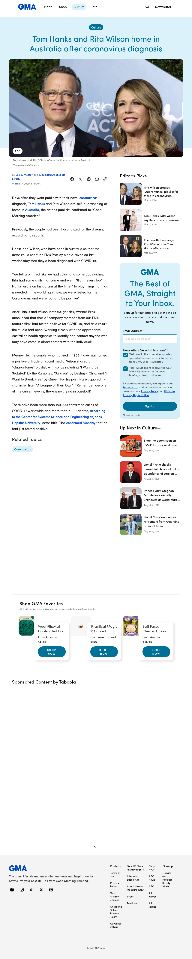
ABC (151, 886)
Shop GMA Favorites (41, 603)
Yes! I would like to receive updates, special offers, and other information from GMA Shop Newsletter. (151, 357)
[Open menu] (95, 6)
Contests (115, 866)
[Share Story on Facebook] (72, 179)
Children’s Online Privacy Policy (116, 911)
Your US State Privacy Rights (135, 867)
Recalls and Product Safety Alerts (167, 879)
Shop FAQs (151, 867)
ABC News (151, 877)
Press (130, 896)
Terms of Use (130, 387)
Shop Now (51, 651)
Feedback (133, 903)
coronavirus (88, 197)
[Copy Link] (105, 179)
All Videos (152, 894)
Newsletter (163, 6)
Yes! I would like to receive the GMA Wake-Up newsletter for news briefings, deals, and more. (150, 371)
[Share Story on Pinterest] (89, 179)
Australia (32, 209)
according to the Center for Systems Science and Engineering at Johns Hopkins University (58, 416)
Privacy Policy (149, 391)
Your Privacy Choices (114, 896)
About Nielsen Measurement (135, 887)
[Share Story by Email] (97, 179)
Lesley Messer (24, 174)
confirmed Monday (80, 422)
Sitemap (168, 866)
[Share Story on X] (80, 179)
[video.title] (96, 108)
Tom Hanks (36, 203)
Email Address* (133, 331)
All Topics (152, 904)
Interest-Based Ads (133, 877)
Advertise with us (116, 925)
